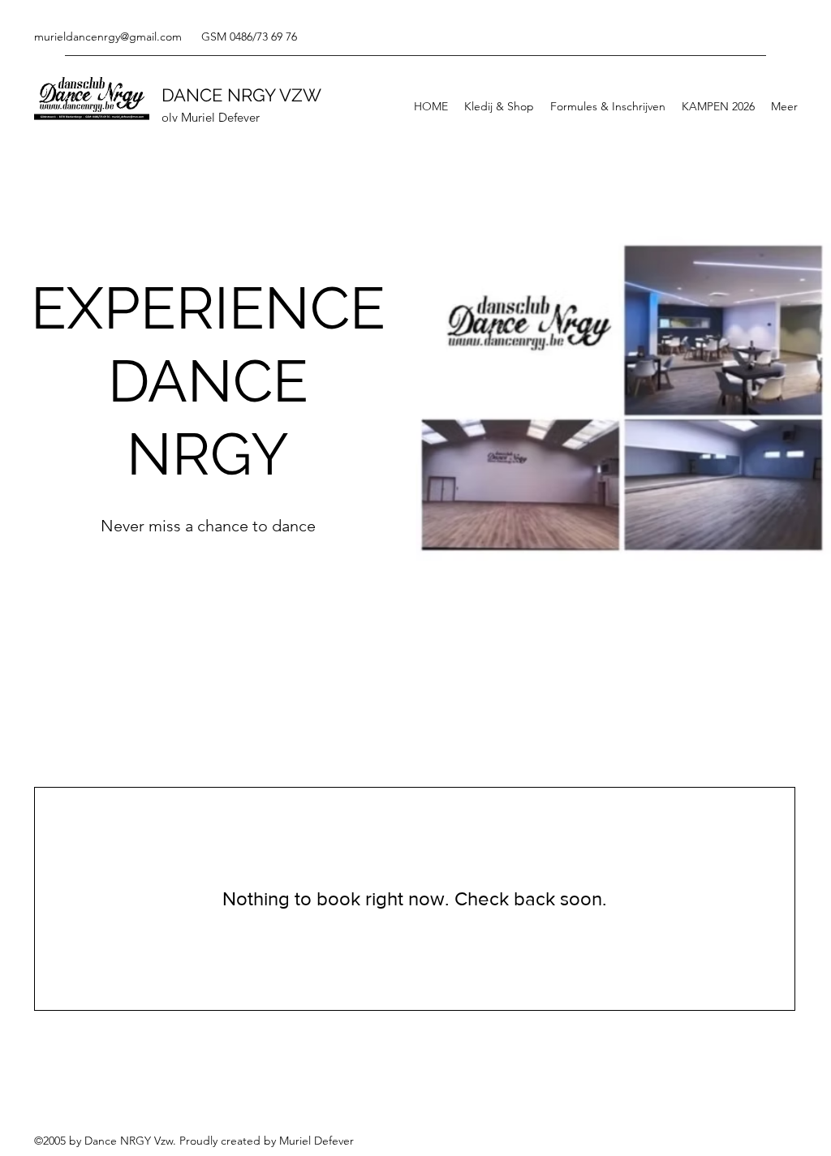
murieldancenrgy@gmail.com (108, 36)
